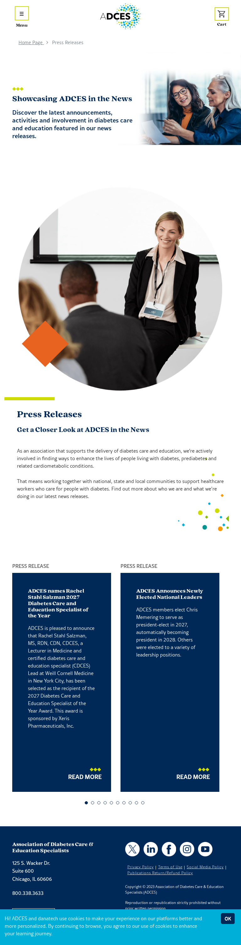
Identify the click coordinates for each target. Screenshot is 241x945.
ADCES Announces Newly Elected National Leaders (169, 594)
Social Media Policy (205, 867)
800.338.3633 (28, 893)
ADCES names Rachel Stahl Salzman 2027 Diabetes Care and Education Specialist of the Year (58, 604)
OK (228, 918)
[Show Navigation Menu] (22, 13)
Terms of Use (170, 867)
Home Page (31, 42)
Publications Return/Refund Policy (160, 872)
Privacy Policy (140, 867)
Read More (85, 776)
